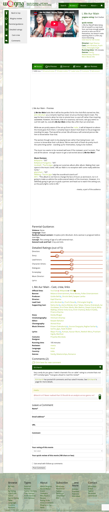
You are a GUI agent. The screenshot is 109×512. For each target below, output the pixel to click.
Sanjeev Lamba (79, 296)
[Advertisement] (18, 58)
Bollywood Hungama (42, 163)
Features (75, 494)
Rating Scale (45, 500)
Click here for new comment (48, 362)
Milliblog (37, 174)
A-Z (9, 489)
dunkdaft (37, 165)
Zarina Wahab (67, 305)
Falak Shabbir (66, 329)
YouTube (54, 290)
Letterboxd (60, 496)
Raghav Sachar (90, 326)
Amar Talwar (78, 305)
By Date (11, 486)
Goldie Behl (55, 296)
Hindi (53, 348)
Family (91, 52)
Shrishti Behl (67, 296)
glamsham (38, 172)
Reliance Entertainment (60, 293)
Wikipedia (64, 290)
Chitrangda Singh (93, 48)
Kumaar (65, 331)
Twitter (59, 491)
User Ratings (29, 493)
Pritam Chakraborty (58, 326)
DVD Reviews (29, 498)
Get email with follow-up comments (48, 463)
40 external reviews (49, 71)
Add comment (95, 71)
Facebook (60, 493)
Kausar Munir (74, 331)
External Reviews (27, 487)
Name (35, 408)
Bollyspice (38, 160)
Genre (10, 496)
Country (11, 505)
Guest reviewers (44, 492)
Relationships (87, 54)
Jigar (51, 165)
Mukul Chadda (91, 310)
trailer (76, 127)
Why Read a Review (44, 497)
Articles (75, 489)
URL (33, 425)
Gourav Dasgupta (76, 326)
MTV (36, 177)
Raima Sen (55, 305)
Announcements (46, 503)
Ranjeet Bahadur (57, 321)
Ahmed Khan (56, 323)
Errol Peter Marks (67, 307)
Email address (38, 417)
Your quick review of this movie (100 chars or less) (53, 455)
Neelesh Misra (86, 331)
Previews (75, 491)
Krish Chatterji (79, 310)
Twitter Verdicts (30, 491)
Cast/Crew (12, 493)
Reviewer (11, 507)
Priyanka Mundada (58, 337)
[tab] (38, 66)
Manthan (60, 334)
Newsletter (60, 489)
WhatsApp (92, 486)
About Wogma (46, 486)
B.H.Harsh (39, 379)
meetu (36, 390)
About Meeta (45, 489)
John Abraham (92, 45)
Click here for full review (91, 40)
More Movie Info (88, 57)
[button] (63, 5)
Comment (36, 433)
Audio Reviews (30, 496)
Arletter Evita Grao (65, 310)
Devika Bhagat (56, 315)
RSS (57, 498)
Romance (96, 54)
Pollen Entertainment (89, 293)
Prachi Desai (70, 302)
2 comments (85, 71)
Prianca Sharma (57, 312)
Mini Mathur (80, 307)
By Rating (12, 491)
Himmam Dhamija (58, 318)
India (52, 351)
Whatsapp (60, 486)
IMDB (72, 290)
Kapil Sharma (94, 43)
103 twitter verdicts (62, 71)
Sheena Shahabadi (91, 305)
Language (12, 503)
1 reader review (75, 71)
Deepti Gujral (90, 307)
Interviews (76, 496)
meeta (53, 345)
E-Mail (90, 489)
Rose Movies (75, 293)
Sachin (46, 165)
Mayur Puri (55, 331)
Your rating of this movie (42, 447)
